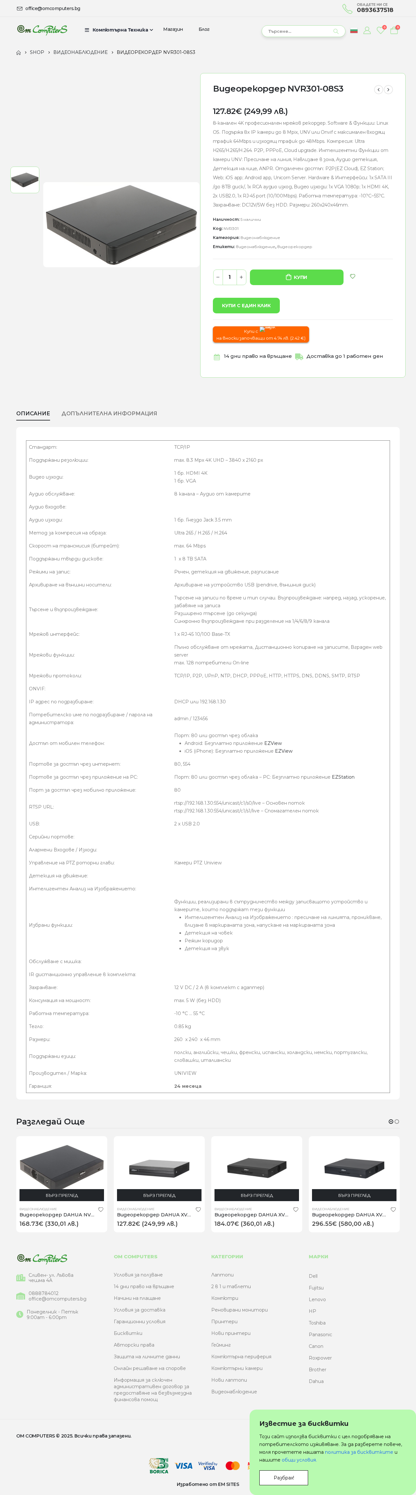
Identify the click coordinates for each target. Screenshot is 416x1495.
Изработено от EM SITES (208, 1484)
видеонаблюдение (255, 246)
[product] (62, 1168)
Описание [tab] (33, 413)
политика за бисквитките (359, 1452)
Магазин (173, 29)
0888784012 (43, 1293)
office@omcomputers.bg (57, 1299)
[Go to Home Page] (18, 52)
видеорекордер (294, 246)
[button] (391, 1121)
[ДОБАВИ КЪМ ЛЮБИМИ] (352, 276)
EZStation (343, 777)
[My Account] (366, 30)
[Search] (336, 31)
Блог (204, 29)
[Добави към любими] (101, 1209)
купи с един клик (246, 305)
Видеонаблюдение (260, 237)
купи (300, 277)
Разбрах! (284, 1478)
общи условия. (299, 1460)
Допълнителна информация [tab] (109, 413)
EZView (273, 743)
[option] (25, 180)
